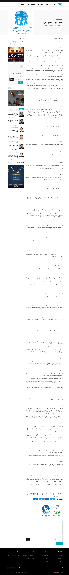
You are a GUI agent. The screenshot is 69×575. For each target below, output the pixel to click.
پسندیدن (45, 25)
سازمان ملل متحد (13, 44)
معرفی (28, 4)
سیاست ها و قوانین (45, 555)
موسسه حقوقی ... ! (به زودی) (43, 563)
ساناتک (54, 572)
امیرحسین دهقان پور (11, 117)
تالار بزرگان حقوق (40, 4)
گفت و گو (16, 109)
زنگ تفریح (22, 4)
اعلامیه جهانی (11, 41)
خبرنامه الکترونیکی (31, 554)
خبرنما (51, 4)
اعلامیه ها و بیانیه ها (57, 8)
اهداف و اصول (46, 554)
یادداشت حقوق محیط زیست (15, 127)
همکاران (47, 557)
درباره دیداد (53, 1)
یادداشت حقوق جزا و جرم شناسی (14, 111)
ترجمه (10, 109)
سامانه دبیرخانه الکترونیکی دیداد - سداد (28, 557)
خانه (54, 4)
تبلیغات (33, 560)
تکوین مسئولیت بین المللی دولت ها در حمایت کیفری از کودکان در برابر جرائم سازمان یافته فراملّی (13, 114)
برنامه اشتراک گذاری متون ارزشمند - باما (27, 555)
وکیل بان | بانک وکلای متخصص (14, 554)
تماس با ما (48, 1)
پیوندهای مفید (60, 563)
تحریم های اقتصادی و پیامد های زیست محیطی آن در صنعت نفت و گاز (13, 130)
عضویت (20, 82)
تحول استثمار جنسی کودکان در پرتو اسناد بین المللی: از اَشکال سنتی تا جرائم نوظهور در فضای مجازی (13, 122)
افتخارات (47, 558)
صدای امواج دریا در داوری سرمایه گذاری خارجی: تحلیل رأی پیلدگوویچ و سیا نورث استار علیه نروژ (13, 138)
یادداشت (21, 109)
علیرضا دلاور (13, 132)
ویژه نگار (46, 4)
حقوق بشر (20, 44)
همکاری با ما (46, 561)
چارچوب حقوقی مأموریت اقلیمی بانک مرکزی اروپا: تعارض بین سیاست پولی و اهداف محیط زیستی (13, 155)
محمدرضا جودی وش (11, 159)
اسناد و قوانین (33, 4)
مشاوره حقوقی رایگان (30, 558)
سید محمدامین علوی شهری (13, 142)
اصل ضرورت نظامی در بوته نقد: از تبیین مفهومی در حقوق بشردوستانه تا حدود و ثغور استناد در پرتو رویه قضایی (13, 147)
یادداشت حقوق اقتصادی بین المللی (14, 134)
